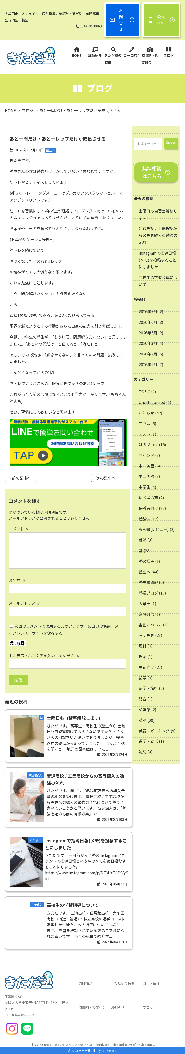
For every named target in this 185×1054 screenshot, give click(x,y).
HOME (76, 55)
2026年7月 (148, 311)
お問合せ (121, 20)
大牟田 (144, 603)
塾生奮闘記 (148, 582)
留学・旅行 (148, 688)
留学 (142, 678)
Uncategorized (152, 402)
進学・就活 (148, 741)
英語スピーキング (154, 731)
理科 (142, 646)
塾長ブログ (148, 593)
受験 (142, 540)
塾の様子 (146, 561)
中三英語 (146, 466)
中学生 (144, 487)
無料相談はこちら (151, 172)
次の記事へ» (106, 478)
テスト (144, 434)
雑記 (142, 752)
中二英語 (146, 476)
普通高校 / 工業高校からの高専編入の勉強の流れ (158, 235)
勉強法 (144, 519)
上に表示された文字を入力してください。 (45, 655)
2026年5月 (148, 333)
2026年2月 (148, 354)
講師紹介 (95, 55)
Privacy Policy (108, 1044)
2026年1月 (148, 364)
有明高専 (146, 635)
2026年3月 (148, 343)
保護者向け (148, 508)
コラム (144, 423)
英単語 (144, 709)
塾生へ (144, 572)
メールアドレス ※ (24, 603)
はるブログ (148, 444)
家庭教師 (146, 614)
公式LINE (161, 20)
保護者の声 (148, 497)
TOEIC (144, 391)
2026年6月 (148, 322)
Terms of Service (135, 1044)
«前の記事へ (20, 478)
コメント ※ (19, 529)
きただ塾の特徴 (113, 59)
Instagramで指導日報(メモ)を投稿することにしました (157, 260)
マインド (146, 455)
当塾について (150, 625)
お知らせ (146, 413)
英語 (142, 720)
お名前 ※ (17, 580)
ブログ (169, 55)
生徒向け (146, 667)
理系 (142, 656)
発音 (142, 699)
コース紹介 (132, 55)
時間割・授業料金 (149, 59)
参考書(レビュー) (154, 529)
